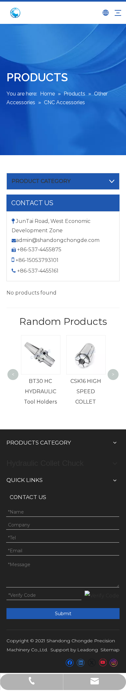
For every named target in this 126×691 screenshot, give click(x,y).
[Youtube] (103, 662)
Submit (63, 613)
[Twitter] (92, 662)
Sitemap (110, 650)
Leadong (87, 650)
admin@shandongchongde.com (58, 240)
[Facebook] (70, 662)
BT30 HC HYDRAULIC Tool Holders (40, 391)
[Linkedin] (81, 662)
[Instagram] (114, 662)
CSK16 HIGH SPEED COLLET (85, 391)
